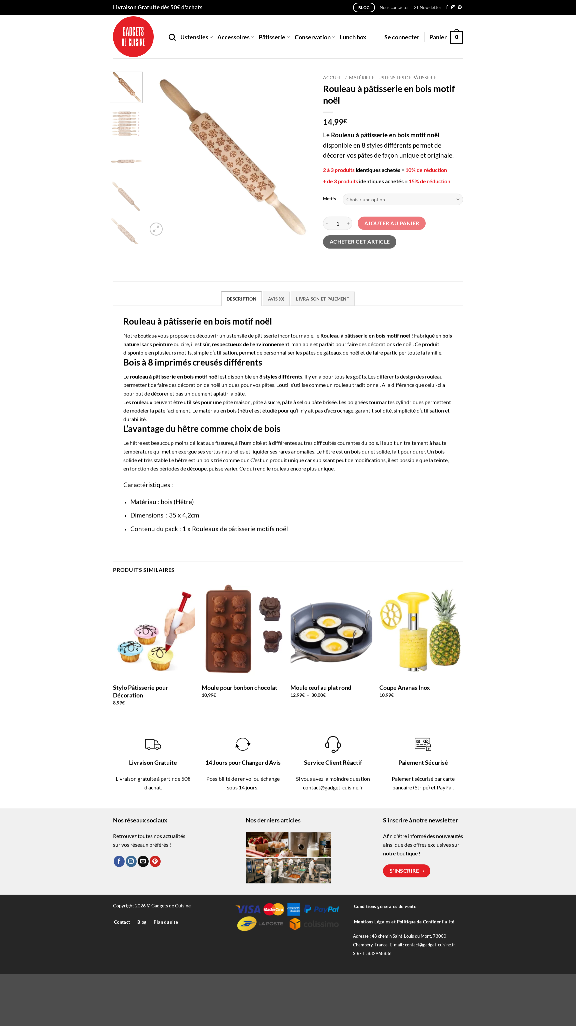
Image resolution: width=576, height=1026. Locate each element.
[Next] (301, 154)
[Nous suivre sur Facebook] (447, 7)
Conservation (313, 37)
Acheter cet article (360, 242)
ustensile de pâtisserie (251, 335)
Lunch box (353, 37)
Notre (140, 335)
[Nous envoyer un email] (143, 861)
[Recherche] (172, 37)
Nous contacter (394, 7)
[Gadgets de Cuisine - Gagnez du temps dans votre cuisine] (136, 36)
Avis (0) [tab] (276, 299)
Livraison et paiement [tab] (322, 299)
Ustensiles (194, 37)
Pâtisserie (272, 37)
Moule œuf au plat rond (320, 687)
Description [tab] (241, 299)
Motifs (329, 199)
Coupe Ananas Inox (404, 687)
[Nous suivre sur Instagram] (453, 7)
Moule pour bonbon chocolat (239, 687)
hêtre (136, 443)
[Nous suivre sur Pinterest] (460, 7)
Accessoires (233, 37)
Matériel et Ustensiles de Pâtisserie (392, 77)
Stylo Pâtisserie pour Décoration (140, 691)
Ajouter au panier (391, 223)
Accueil (333, 77)
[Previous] (159, 154)
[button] (427, 7)
